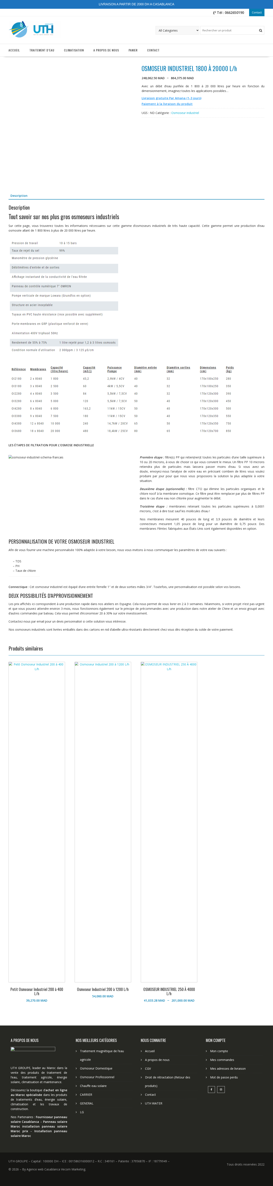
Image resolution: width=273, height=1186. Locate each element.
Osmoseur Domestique (96, 1068)
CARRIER (86, 1095)
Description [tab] (19, 196)
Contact (257, 12)
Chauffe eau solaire (93, 1086)
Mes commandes (222, 1060)
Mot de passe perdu (224, 1077)
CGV (148, 1068)
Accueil (14, 50)
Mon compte (219, 1051)
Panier (133, 50)
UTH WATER (153, 1103)
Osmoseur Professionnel (97, 1077)
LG (82, 1112)
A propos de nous (106, 50)
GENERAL (86, 1103)
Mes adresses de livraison (228, 1068)
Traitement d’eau (41, 50)
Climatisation (74, 50)
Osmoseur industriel (185, 113)
